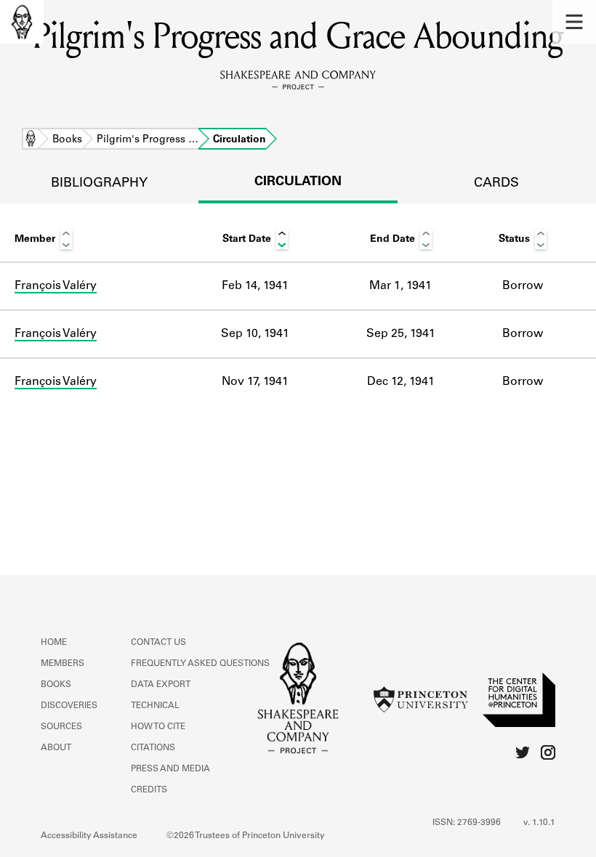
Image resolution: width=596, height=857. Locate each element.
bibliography (99, 183)
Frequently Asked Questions (200, 663)
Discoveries (69, 706)
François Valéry (56, 286)
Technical (155, 706)
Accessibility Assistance (89, 836)
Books (67, 140)
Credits (149, 790)
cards (496, 183)
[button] (574, 22)
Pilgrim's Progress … (147, 140)
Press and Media (170, 769)
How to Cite (158, 727)
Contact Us (158, 642)
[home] (22, 22)
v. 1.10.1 (539, 823)
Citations (153, 748)
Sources (61, 727)
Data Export (160, 685)
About (56, 748)
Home (30, 140)
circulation (298, 182)
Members (62, 663)
